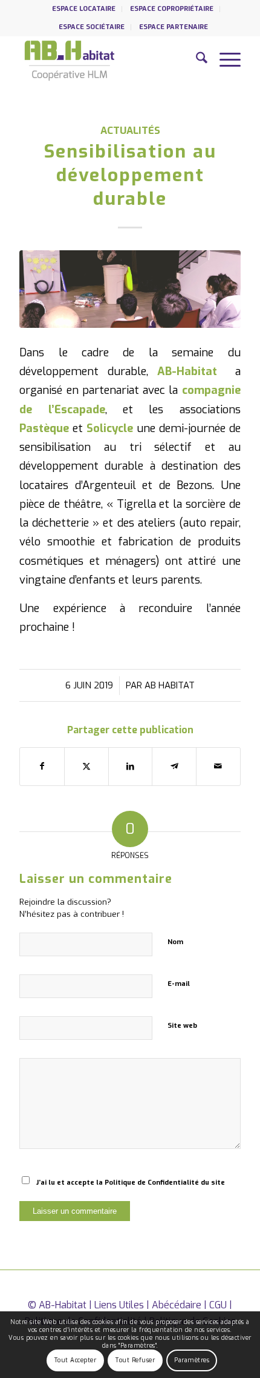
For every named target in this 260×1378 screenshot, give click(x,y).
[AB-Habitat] (107, 60)
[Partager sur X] (86, 766)
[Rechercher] (195, 60)
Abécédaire (176, 1305)
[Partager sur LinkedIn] (130, 766)
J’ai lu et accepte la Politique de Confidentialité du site (130, 1182)
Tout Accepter (75, 1360)
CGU (218, 1305)
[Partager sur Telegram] (174, 766)
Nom (175, 942)
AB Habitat (170, 685)
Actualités (130, 130)
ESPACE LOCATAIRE (83, 8)
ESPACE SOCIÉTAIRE (92, 27)
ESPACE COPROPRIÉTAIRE (171, 8)
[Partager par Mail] (218, 766)
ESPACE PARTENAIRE (173, 27)
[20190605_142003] (130, 289)
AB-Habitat (62, 1305)
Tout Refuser (135, 1360)
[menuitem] (84, 9)
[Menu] (224, 60)
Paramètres (191, 1360)
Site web (182, 1025)
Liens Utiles (119, 1305)
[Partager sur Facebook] (42, 766)
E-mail (178, 983)
